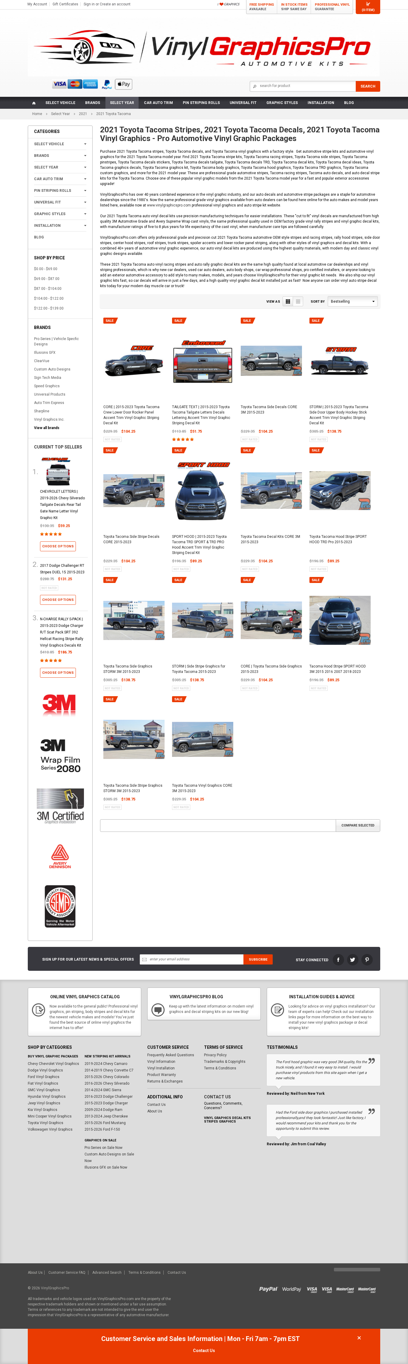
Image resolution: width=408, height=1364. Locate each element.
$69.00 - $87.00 (46, 279)
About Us (154, 1111)
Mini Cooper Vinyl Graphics (50, 1116)
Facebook (338, 959)
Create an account (115, 4)
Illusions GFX (45, 352)
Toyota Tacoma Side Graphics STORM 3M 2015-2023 (127, 669)
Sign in (89, 4)
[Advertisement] (204, 1218)
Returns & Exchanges (165, 1081)
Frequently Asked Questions (170, 1055)
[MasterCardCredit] (347, 1288)
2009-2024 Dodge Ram (103, 1110)
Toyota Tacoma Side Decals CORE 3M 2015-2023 (269, 409)
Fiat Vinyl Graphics (43, 1083)
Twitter (352, 959)
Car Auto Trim (158, 103)
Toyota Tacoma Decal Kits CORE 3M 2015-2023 (270, 539)
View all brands (46, 428)
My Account (37, 4)
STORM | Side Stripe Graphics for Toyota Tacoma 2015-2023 (198, 669)
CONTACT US (217, 1096)
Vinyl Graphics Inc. (49, 419)
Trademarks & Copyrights (225, 1062)
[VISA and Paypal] (270, 1288)
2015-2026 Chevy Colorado (107, 1077)
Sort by (318, 302)
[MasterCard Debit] (368, 1288)
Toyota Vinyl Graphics (45, 1123)
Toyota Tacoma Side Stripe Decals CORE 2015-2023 (131, 539)
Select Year (122, 103)
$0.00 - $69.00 (45, 269)
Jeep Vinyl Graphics (44, 1103)
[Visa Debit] (329, 1288)
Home (37, 114)
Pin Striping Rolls (201, 103)
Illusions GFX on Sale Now (106, 1167)
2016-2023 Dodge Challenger (109, 1096)
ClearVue (41, 361)
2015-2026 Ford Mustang (105, 1123)
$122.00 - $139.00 (49, 308)
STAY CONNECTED (312, 960)
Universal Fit (243, 103)
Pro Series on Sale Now (103, 1148)
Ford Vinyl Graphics (43, 1077)
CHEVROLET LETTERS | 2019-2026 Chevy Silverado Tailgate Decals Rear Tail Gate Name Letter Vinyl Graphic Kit (62, 504)
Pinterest (367, 959)
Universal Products (49, 394)
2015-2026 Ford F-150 (102, 1129)
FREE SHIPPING (261, 7)
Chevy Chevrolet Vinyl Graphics (53, 1064)
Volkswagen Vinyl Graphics (50, 1129)
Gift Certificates (65, 4)
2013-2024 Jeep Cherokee (106, 1116)
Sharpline (41, 411)
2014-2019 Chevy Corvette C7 (109, 1070)
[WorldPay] (292, 1288)
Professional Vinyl (332, 7)
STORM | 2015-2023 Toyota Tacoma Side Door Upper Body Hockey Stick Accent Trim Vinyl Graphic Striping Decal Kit (338, 415)
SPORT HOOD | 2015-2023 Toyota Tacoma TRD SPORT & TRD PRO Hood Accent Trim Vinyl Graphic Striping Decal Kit (199, 545)
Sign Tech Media (47, 378)
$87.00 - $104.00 (48, 289)
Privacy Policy (215, 1055)
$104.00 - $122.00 (49, 298)
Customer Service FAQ (66, 1272)
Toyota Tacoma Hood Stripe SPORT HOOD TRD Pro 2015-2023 (338, 539)
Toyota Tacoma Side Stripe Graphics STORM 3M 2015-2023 (132, 788)
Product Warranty (161, 1075)
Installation (321, 103)
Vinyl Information (161, 1062)
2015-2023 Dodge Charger (106, 1103)
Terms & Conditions (220, 1068)
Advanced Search (107, 1272)
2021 (83, 114)
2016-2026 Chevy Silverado (107, 1083)
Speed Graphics (47, 386)
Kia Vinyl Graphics (42, 1110)
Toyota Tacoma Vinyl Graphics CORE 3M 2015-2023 (202, 788)
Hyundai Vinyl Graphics (47, 1096)
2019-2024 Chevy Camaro (106, 1064)
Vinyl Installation (161, 1068)
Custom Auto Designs (52, 369)
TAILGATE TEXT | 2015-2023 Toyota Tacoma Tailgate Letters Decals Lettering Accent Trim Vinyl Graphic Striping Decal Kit (201, 415)
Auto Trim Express (49, 403)
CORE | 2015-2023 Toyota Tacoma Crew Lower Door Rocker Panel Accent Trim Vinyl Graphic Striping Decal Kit (131, 415)
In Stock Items (294, 7)
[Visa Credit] (312, 1288)
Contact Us (156, 1105)
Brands (92, 103)
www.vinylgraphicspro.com (169, 205)
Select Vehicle (60, 103)
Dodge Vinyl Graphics (45, 1070)
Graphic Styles (282, 103)
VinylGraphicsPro (55, 1288)
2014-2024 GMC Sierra (103, 1090)
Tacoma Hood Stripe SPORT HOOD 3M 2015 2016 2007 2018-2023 (337, 669)
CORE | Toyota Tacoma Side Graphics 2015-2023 (271, 669)
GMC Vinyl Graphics (44, 1090)
